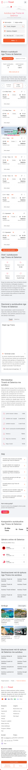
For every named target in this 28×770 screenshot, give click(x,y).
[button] (14, 459)
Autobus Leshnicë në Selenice (7, 673)
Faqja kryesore (5, 680)
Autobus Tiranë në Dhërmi (6, 596)
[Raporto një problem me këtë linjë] (22, 91)
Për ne (3, 713)
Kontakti (5, 512)
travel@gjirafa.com (8, 738)
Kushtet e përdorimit (18, 737)
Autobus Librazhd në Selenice (7, 667)
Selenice (16, 319)
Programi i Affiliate (5, 728)
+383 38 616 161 (8, 740)
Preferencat (16, 713)
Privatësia (15, 740)
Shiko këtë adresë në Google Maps (11, 369)
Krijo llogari (16, 716)
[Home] (7, 2)
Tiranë (10, 319)
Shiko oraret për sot (14, 71)
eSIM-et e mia (16, 711)
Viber (5, 743)
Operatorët (4, 711)
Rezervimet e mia (17, 708)
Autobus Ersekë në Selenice (6, 662)
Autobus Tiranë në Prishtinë (6, 585)
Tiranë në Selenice (7, 58)
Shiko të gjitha (22, 605)
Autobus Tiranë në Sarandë (6, 580)
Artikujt (3, 718)
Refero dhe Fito (5, 723)
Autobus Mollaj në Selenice (6, 657)
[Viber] (2, 743)
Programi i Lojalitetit (6, 721)
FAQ (2, 731)
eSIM (2, 708)
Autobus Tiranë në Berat (8, 589)
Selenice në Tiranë (20, 58)
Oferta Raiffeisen (5, 726)
